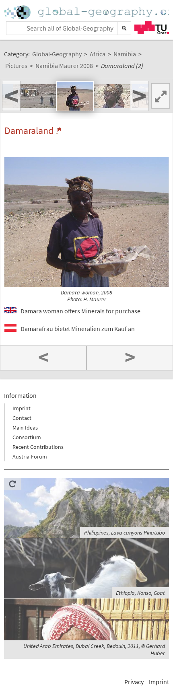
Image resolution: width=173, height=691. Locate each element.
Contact (21, 418)
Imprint (21, 408)
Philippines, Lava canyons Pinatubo (124, 532)
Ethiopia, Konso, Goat (140, 592)
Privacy (134, 682)
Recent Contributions (38, 446)
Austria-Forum (29, 456)
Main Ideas (25, 427)
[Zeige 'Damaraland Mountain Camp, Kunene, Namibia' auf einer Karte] (59, 131)
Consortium (26, 437)
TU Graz (151, 27)
